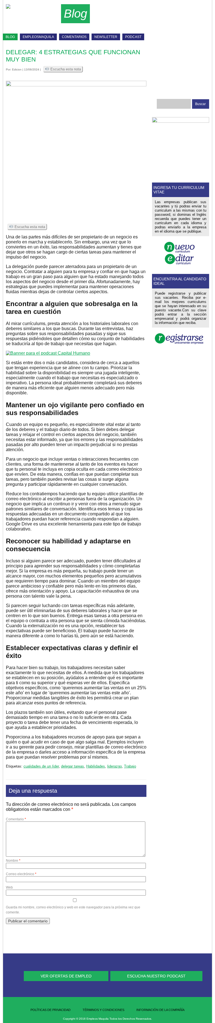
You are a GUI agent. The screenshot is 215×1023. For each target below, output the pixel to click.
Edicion (17, 69)
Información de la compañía (160, 1010)
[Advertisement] (149, 20)
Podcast (133, 37)
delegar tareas (72, 766)
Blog (10, 37)
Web (9, 887)
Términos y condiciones (103, 1010)
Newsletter (105, 37)
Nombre (13, 861)
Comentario (16, 819)
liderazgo (114, 766)
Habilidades (95, 766)
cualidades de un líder (41, 766)
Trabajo (130, 766)
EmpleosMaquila (38, 37)
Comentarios (74, 37)
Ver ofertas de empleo (66, 976)
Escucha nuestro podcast (156, 976)
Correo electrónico (21, 874)
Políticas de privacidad (51, 1010)
